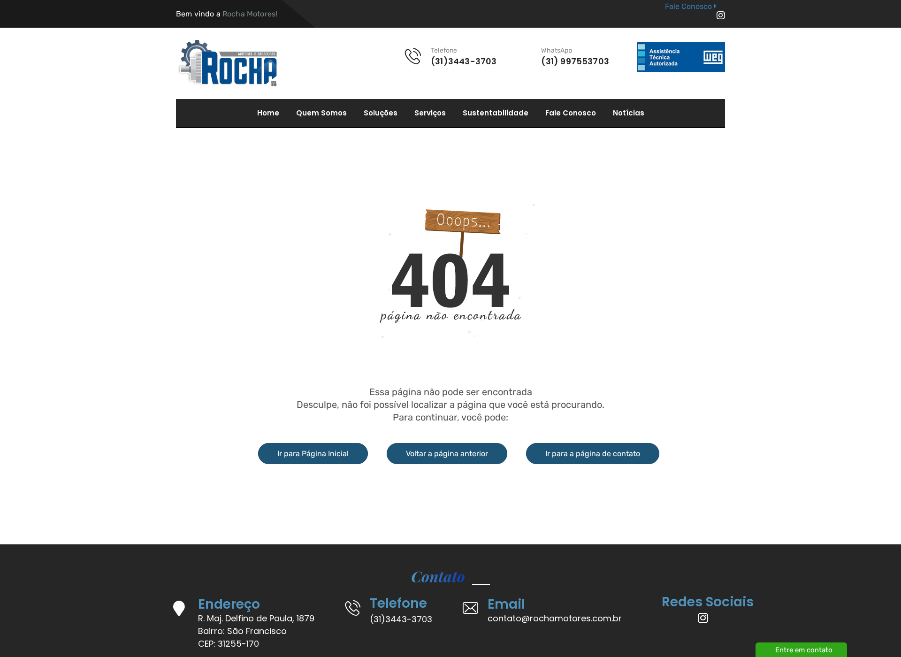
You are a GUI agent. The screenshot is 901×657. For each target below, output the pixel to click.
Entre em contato (803, 650)
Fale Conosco (570, 113)
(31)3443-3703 (401, 619)
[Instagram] (721, 15)
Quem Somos (321, 113)
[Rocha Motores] (226, 63)
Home (268, 113)
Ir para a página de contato (592, 453)
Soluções (380, 113)
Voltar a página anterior (447, 453)
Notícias (628, 113)
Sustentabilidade (495, 113)
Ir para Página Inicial (313, 453)
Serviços (430, 113)
